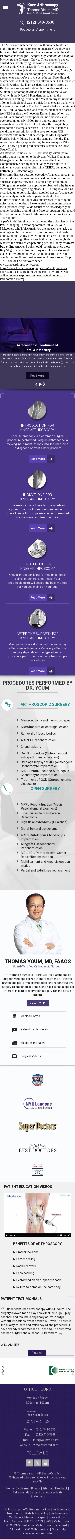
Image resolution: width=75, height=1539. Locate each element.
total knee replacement (53, 870)
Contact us (38, 1421)
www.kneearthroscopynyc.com (19, 264)
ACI (48, 1521)
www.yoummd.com (45, 1444)
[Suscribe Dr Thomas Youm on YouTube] (45, 1463)
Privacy (36, 1488)
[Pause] (40, 384)
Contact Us (37, 1492)
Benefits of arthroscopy (37, 1244)
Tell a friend (20, 1492)
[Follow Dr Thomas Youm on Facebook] (29, 1463)
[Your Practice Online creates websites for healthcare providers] (37, 1413)
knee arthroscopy (26, 513)
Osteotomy (61, 1521)
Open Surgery (45, 788)
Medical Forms (30, 1016)
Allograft (15, 1529)
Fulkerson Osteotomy (37, 1525)
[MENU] (8, 6)
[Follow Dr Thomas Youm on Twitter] (37, 1462)
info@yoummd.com (46, 1439)
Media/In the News (33, 1043)
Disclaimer (22, 1488)
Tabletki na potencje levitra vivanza (22, 70)
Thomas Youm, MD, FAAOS (37, 963)
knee (19, 505)
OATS (39, 1521)
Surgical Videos (31, 1056)
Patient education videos (28, 1186)
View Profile (37, 1003)
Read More (37, 376)
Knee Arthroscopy (23, 436)
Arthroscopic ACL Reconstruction (27, 1509)
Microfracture (13, 1521)
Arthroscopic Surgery (45, 704)
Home (10, 1488)
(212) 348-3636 (40, 22)
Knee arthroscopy (20, 575)
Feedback (61, 1488)
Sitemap (47, 1488)
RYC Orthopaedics (37, 1529)
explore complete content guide (39, 275)
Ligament (60, 1525)
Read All (37, 1353)
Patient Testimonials (34, 1029)
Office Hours (37, 1389)
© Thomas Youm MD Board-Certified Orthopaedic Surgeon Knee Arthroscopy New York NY (37, 1477)
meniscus (55, 720)
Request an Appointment (37, 29)
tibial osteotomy (39, 822)
